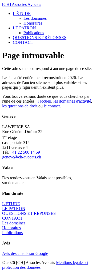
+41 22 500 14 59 (25, 152)
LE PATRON (24, 28)
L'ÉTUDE (22, 13)
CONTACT (23, 42)
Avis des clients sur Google (25, 253)
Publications (33, 32)
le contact (52, 106)
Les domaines (35, 18)
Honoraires (32, 23)
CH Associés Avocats (21, 4)
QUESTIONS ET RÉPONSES (39, 37)
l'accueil (44, 101)
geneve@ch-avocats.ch (21, 157)
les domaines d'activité (72, 101)
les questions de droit (19, 106)
